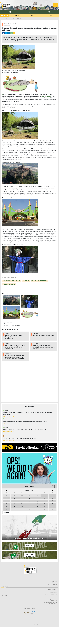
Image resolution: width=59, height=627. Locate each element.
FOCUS (6, 513)
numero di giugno (47, 96)
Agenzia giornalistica (51, 599)
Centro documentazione (50, 602)
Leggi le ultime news (9, 284)
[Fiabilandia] (11, 313)
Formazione (54, 600)
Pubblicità (15, 619)
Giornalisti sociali (52, 589)
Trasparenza (22, 619)
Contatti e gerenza (52, 584)
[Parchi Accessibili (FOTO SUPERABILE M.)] (29, 314)
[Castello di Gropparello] (11, 300)
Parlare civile (53, 592)
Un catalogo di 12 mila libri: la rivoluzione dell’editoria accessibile (15, 347)
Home (2, 18)
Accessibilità (6, 325)
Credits (44, 619)
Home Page (26, 280)
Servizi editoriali (52, 603)
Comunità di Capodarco (50, 594)
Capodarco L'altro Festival (50, 591)
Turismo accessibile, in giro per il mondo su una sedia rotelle (44, 336)
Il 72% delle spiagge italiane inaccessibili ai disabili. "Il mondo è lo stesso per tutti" (15, 357)
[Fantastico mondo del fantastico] (29, 302)
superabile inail (16, 325)
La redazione (53, 581)
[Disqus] (29, 382)
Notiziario (8, 18)
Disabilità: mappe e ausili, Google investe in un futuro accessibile (14, 337)
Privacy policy (30, 619)
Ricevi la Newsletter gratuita (12, 280)
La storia (54, 583)
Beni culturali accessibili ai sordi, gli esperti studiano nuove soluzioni (44, 347)
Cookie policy (37, 619)
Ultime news (29, 406)
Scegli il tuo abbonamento (39, 280)
